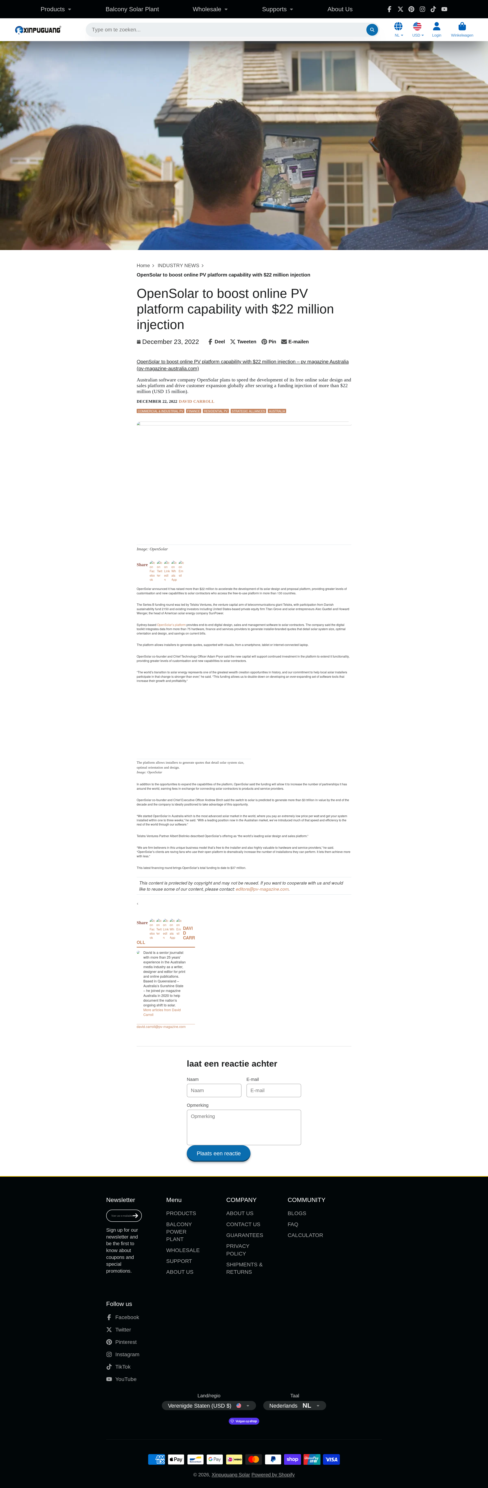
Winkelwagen (462, 29)
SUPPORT (179, 1261)
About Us (340, 9)
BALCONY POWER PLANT (179, 1231)
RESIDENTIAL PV (216, 411)
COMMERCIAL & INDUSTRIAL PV (160, 411)
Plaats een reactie (219, 1153)
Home (143, 265)
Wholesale (207, 9)
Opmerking (198, 1105)
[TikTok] (433, 9)
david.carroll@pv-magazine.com (161, 1026)
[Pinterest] (411, 9)
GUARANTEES (244, 1235)
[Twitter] (400, 9)
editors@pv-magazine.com (262, 889)
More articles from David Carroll (162, 1012)
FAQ (293, 1224)
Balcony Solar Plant (132, 9)
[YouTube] (444, 9)
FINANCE (193, 411)
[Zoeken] (372, 29)
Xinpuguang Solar (231, 1474)
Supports (274, 9)
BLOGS (297, 1213)
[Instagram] (422, 9)
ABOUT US (179, 1272)
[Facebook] (389, 9)
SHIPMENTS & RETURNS (244, 1268)
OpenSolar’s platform (171, 625)
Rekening (436, 29)
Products (53, 9)
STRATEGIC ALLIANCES (248, 411)
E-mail (252, 1079)
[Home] (38, 29)
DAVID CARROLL (196, 401)
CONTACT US (243, 1224)
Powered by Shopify (273, 1474)
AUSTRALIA (277, 411)
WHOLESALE (183, 1250)
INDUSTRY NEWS (178, 265)
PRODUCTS (181, 1213)
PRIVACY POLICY (237, 1249)
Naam (193, 1079)
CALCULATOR (305, 1235)
